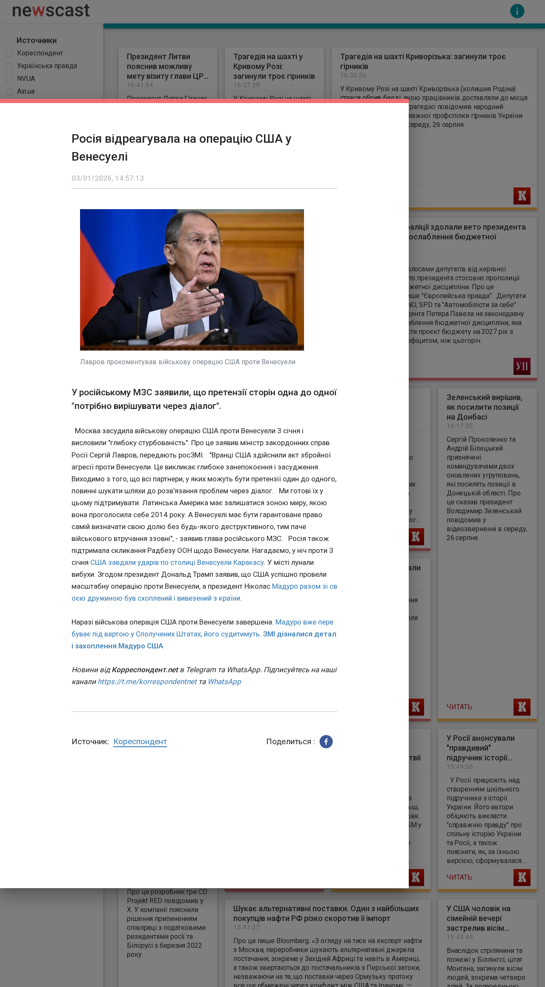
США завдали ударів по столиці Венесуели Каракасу (177, 562)
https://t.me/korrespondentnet (147, 681)
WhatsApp (224, 681)
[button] (326, 741)
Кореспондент (140, 741)
